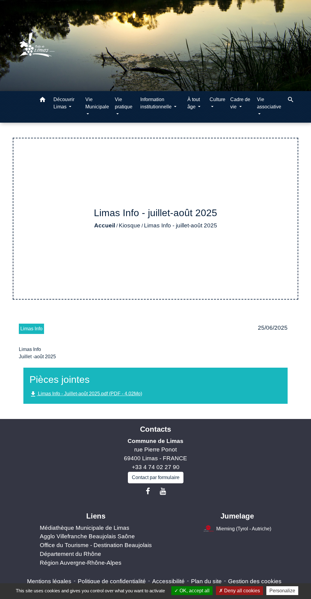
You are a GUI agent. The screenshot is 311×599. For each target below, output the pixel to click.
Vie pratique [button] (123, 103)
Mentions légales (49, 581)
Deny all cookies (241, 590)
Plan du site (206, 581)
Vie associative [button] (269, 103)
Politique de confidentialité (112, 581)
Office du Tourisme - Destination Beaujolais (96, 545)
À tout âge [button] (193, 103)
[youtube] (163, 491)
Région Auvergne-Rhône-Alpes (80, 563)
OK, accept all (194, 590)
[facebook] (148, 491)
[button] (42, 101)
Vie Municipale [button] (97, 103)
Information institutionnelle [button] (156, 103)
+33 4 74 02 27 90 (155, 467)
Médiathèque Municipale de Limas (84, 528)
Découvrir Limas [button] (63, 103)
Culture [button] (217, 99)
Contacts (155, 429)
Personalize (282, 590)
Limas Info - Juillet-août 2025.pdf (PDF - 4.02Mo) (85, 394)
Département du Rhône (70, 554)
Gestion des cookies (255, 581)
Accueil (104, 225)
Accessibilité (168, 581)
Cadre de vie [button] (240, 103)
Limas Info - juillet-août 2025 (180, 225)
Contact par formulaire (155, 477)
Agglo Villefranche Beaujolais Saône (87, 536)
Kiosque (129, 225)
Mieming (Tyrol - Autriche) (243, 528)
